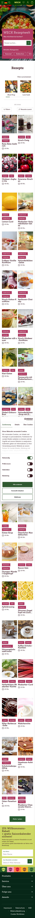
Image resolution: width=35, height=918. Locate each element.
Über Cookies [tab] (28, 424)
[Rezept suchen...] (28, 43)
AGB (29, 908)
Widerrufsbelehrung (17, 911)
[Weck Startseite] (17, 2)
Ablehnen (17, 497)
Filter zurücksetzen (24, 77)
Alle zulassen (17, 484)
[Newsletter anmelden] (30, 861)
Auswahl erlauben (17, 491)
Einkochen (20, 54)
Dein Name (6, 851)
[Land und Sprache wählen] (5, 2)
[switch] (30, 463)
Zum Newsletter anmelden (10, 860)
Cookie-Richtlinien (17, 914)
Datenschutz (20, 908)
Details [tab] (17, 424)
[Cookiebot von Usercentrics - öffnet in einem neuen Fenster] (25, 419)
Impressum (8, 908)
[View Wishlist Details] (23, 2)
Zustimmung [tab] (6, 424)
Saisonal (8, 54)
